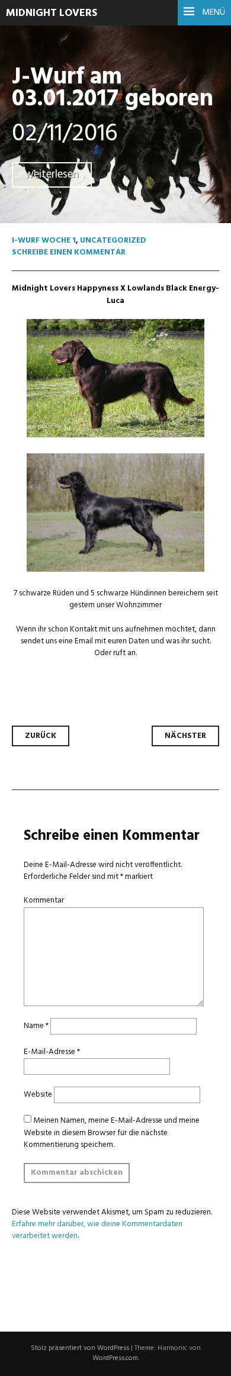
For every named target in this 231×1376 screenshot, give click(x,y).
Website (38, 1094)
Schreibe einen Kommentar (69, 252)
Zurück (40, 736)
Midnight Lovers (51, 13)
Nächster (185, 736)
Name (36, 1026)
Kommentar (44, 900)
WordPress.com (115, 1358)
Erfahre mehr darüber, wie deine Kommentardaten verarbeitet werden (97, 1230)
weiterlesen (52, 174)
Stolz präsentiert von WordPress (80, 1348)
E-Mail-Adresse (52, 1052)
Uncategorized (113, 240)
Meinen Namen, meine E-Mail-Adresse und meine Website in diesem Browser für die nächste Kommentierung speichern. (112, 1132)
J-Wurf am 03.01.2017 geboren (112, 88)
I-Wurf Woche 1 (44, 240)
